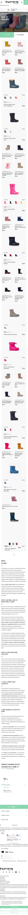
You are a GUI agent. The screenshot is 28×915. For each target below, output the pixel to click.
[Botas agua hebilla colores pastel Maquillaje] (10, 131)
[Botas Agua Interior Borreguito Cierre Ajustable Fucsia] (10, 429)
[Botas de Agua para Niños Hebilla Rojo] (16, 202)
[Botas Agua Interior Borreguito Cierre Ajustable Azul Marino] (5, 429)
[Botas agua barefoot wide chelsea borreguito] (14, 84)
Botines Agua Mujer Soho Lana (10, 334)
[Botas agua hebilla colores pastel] (14, 118)
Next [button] (26, 10)
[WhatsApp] (19, 873)
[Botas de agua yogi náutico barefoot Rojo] (10, 255)
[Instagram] (3, 873)
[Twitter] (12, 873)
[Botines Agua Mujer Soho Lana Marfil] (5, 327)
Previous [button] (1, 10)
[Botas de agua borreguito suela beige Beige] (13, 544)
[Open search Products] (21, 2)
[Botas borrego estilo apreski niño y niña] (14, 469)
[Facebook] (6, 873)
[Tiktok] (9, 873)
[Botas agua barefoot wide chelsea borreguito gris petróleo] (5, 97)
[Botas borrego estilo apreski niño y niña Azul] (5, 482)
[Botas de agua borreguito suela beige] (14, 518)
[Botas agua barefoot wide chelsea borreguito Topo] (10, 97)
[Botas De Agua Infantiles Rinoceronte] (14, 347)
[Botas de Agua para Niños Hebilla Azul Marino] (10, 202)
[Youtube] (16, 873)
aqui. (9, 904)
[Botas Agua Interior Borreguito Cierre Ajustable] (14, 416)
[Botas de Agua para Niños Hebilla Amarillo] (21, 202)
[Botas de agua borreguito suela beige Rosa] (17, 544)
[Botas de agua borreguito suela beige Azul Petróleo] (10, 544)
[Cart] (26, 2)
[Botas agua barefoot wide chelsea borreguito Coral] (16, 97)
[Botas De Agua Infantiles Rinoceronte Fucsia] (5, 360)
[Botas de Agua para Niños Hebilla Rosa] (5, 202)
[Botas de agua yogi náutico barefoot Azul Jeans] (16, 255)
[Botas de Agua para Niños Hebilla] (14, 189)
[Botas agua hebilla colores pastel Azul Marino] (5, 131)
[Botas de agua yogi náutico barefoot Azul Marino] (5, 255)
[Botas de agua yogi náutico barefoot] (14, 242)
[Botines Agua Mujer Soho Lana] (14, 313)
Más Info (23, 95)
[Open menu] (1, 2)
